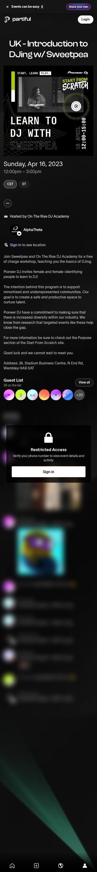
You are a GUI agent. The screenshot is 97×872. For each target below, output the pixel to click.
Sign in (15, 245)
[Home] (12, 865)
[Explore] (60, 865)
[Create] (36, 865)
